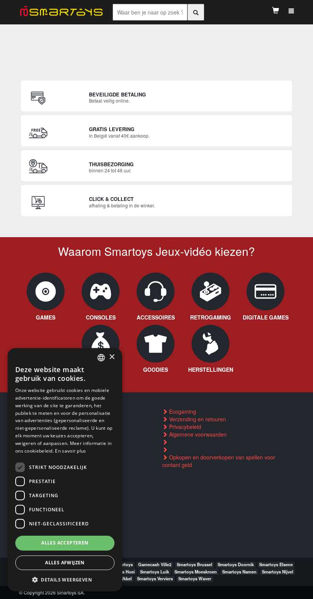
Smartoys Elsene (276, 564)
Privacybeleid (184, 426)
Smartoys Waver (194, 578)
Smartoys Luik (154, 571)
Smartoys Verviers (155, 578)
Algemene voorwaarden (197, 434)
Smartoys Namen (239, 571)
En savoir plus (70, 451)
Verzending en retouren (197, 419)
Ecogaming (182, 411)
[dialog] (65, 469)
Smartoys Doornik (236, 564)
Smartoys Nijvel (277, 571)
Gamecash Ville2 (154, 564)
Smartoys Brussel (194, 564)
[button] (65, 579)
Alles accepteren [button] (64, 543)
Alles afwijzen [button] (65, 562)
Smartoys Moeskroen (195, 571)
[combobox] (101, 357)
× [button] (112, 357)
